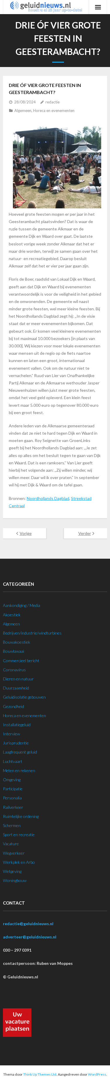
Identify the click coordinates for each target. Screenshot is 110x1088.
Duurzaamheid (16, 687)
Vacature (11, 843)
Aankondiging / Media (21, 605)
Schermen (12, 825)
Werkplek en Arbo (19, 862)
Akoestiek (12, 614)
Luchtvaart (12, 761)
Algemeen (22, 110)
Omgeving (12, 779)
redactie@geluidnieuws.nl (28, 923)
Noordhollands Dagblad (48, 498)
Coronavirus (14, 669)
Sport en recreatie (19, 834)
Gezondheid (13, 706)
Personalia (12, 797)
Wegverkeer (14, 853)
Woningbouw (14, 880)
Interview (11, 733)
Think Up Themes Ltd (39, 1074)
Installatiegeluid (17, 724)
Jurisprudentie (16, 742)
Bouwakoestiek (16, 642)
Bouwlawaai (13, 651)
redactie (52, 102)
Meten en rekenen (19, 770)
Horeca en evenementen (54, 110)
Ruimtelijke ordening (21, 816)
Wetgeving (12, 871)
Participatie (13, 788)
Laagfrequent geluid (20, 751)
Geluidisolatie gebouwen (24, 696)
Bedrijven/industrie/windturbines (32, 632)
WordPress (97, 1074)
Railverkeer (13, 807)
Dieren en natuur (18, 678)
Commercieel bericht (21, 660)
